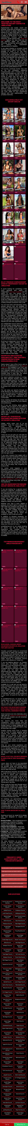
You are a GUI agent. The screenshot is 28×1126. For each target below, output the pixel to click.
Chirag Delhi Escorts (20, 1066)
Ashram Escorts (20, 1086)
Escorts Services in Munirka (7, 902)
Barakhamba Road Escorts (20, 1040)
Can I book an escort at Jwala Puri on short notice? (12, 883)
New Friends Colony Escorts (20, 917)
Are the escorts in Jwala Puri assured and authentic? (13, 868)
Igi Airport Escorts (20, 1102)
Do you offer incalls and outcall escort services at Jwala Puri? (13, 875)
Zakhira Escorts (20, 995)
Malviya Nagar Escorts (7, 917)
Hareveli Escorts (20, 1094)
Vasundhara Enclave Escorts (7, 1053)
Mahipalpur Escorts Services (20, 969)
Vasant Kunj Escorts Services (20, 973)
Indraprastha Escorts (7, 1106)
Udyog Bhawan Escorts (20, 1008)
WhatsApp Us (21, 1124)
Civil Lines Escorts (7, 1070)
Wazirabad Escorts (20, 984)
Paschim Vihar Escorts (7, 995)
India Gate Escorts (7, 1102)
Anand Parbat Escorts (7, 1033)
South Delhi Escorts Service (7, 1049)
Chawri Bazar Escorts (20, 1062)
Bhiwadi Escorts (20, 1089)
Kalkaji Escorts (7, 910)
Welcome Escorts (7, 987)
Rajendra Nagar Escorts (7, 931)
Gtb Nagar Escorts (7, 1016)
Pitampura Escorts (7, 923)
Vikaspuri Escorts (7, 957)
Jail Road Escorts (7, 1110)
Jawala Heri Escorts (7, 964)
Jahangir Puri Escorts (20, 1106)
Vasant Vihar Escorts (20, 946)
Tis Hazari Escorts (7, 1008)
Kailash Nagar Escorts (20, 1113)
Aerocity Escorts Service (7, 978)
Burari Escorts (20, 1053)
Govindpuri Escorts (7, 1086)
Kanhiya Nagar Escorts (20, 965)
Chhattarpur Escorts (7, 1066)
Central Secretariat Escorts (7, 1058)
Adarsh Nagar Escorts (7, 1021)
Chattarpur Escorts (20, 910)
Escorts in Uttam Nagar (7, 969)
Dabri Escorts (20, 1021)
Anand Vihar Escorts (20, 992)
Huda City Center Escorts (20, 1098)
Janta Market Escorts (7, 1113)
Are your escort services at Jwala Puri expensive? (12, 886)
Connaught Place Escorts (20, 978)
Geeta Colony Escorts (20, 1082)
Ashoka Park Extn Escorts (20, 1033)
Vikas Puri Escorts (20, 1110)
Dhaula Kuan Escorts (20, 1004)
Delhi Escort (23, 1122)
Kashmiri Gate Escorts (20, 988)
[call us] (18, 2)
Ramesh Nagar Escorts (7, 1062)
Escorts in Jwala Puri (15, 292)
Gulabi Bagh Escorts (7, 939)
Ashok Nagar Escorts (20, 1017)
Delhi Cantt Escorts (20, 1075)
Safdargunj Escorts (20, 913)
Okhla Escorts (7, 942)
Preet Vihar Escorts (20, 957)
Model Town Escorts (20, 939)
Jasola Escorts (20, 1012)
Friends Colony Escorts (7, 1078)
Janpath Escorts (7, 1075)
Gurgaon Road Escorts (7, 1090)
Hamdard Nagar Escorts (7, 1094)
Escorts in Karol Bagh (20, 1045)
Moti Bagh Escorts (20, 942)
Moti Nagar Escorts (7, 960)
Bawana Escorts (20, 1048)
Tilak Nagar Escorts (7, 954)
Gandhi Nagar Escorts (7, 1082)
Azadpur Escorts (7, 1037)
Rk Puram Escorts (20, 954)
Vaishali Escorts (7, 982)
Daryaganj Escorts (20, 926)
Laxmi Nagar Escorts (20, 982)
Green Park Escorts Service (7, 973)
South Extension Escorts (20, 906)
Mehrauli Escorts (20, 1057)
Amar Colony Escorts (20, 1029)
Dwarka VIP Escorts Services (20, 902)
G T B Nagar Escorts (20, 1078)
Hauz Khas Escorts (20, 920)
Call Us (7, 1124)
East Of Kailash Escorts (7, 950)
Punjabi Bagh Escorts (7, 927)
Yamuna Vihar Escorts (20, 1071)
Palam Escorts (20, 1025)
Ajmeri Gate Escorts (7, 1028)
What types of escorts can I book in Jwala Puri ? (12, 871)
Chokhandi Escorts (7, 1025)
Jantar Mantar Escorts (20, 960)
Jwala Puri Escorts (7, 1044)
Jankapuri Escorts (7, 945)
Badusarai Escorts (7, 1040)
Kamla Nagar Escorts (20, 936)
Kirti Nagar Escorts (7, 992)
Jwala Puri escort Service (18, 715)
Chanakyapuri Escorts (7, 936)
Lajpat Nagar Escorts (20, 950)
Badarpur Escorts (20, 1037)
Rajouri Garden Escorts (7, 1004)
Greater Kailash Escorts (7, 906)
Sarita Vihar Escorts (7, 984)
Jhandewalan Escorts (7, 1013)
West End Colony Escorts (7, 1000)
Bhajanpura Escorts (20, 999)
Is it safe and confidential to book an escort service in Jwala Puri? (13, 879)
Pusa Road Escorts (20, 931)
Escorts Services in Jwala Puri (11, 479)
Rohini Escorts (7, 920)
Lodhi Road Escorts (7, 913)
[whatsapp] (22, 2)
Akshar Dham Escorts (7, 1098)
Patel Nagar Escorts (20, 923)
